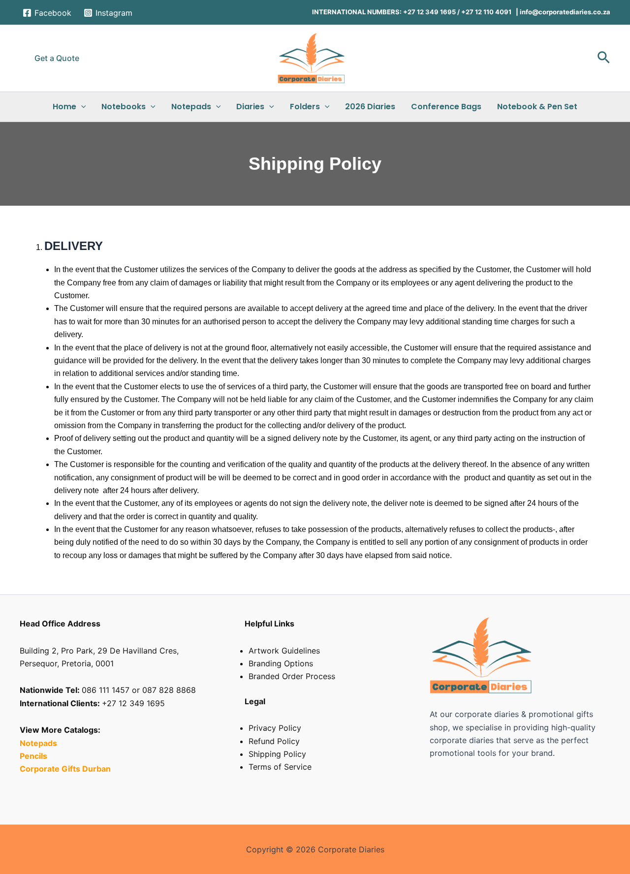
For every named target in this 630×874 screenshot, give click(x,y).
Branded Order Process (292, 676)
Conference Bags (446, 106)
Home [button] (64, 106)
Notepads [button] (191, 106)
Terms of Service (280, 767)
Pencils (34, 756)
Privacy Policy (275, 728)
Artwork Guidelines (284, 651)
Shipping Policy (277, 754)
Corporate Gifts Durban (65, 769)
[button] (57, 58)
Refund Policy (274, 741)
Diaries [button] (250, 106)
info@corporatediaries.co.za (564, 12)
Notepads (38, 743)
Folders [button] (305, 106)
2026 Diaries (370, 106)
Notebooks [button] (123, 106)
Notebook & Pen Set (537, 106)
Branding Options (281, 663)
